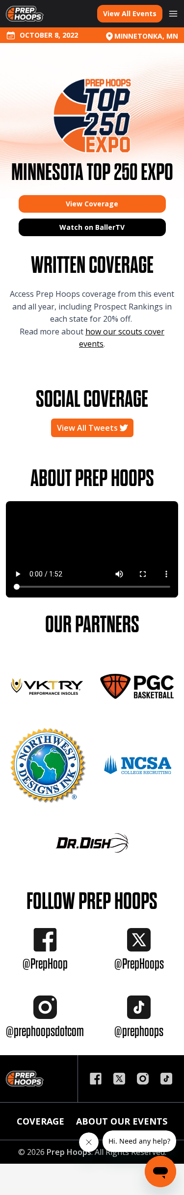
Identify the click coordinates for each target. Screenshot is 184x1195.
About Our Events (121, 1121)
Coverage (40, 1121)
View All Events (130, 13)
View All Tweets (88, 427)
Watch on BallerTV (92, 227)
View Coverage (92, 203)
